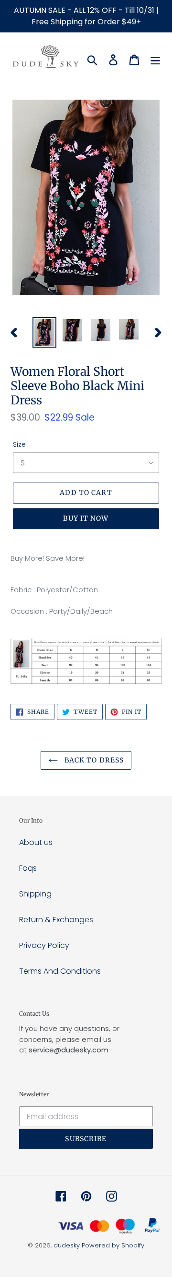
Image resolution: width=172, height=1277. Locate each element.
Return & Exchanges (56, 919)
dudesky (67, 1245)
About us (36, 842)
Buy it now (85, 518)
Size (19, 444)
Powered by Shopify (113, 1245)
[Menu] (155, 59)
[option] (44, 332)
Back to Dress (93, 760)
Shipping (35, 893)
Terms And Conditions (60, 971)
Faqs (28, 868)
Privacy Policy (44, 945)
